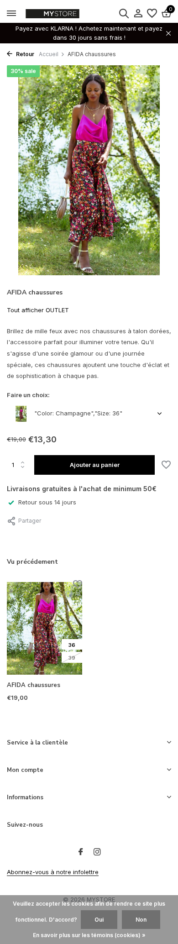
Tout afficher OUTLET (38, 310)
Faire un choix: (28, 395)
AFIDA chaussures (33, 685)
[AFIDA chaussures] (44, 628)
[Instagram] (97, 852)
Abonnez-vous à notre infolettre (53, 872)
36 (71, 645)
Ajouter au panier (95, 464)
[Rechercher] (123, 13)
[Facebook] (80, 852)
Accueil (48, 54)
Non (141, 919)
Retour (24, 54)
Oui (99, 919)
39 (71, 658)
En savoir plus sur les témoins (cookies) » (89, 935)
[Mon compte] (138, 14)
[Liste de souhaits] (152, 13)
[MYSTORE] (70, 13)
